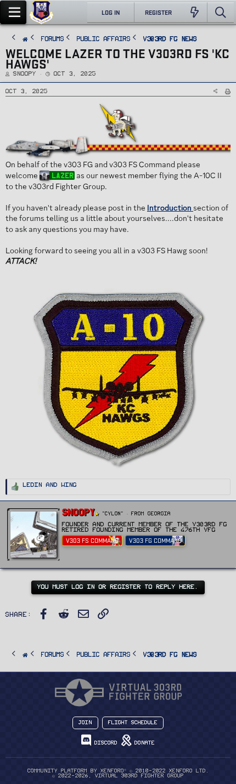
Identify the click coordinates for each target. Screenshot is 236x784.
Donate (143, 743)
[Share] (215, 91)
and (50, 484)
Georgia (159, 514)
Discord (104, 743)
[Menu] (13, 12)
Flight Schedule (133, 722)
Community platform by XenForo (118, 771)
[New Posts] (194, 12)
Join (85, 722)
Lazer (63, 175)
